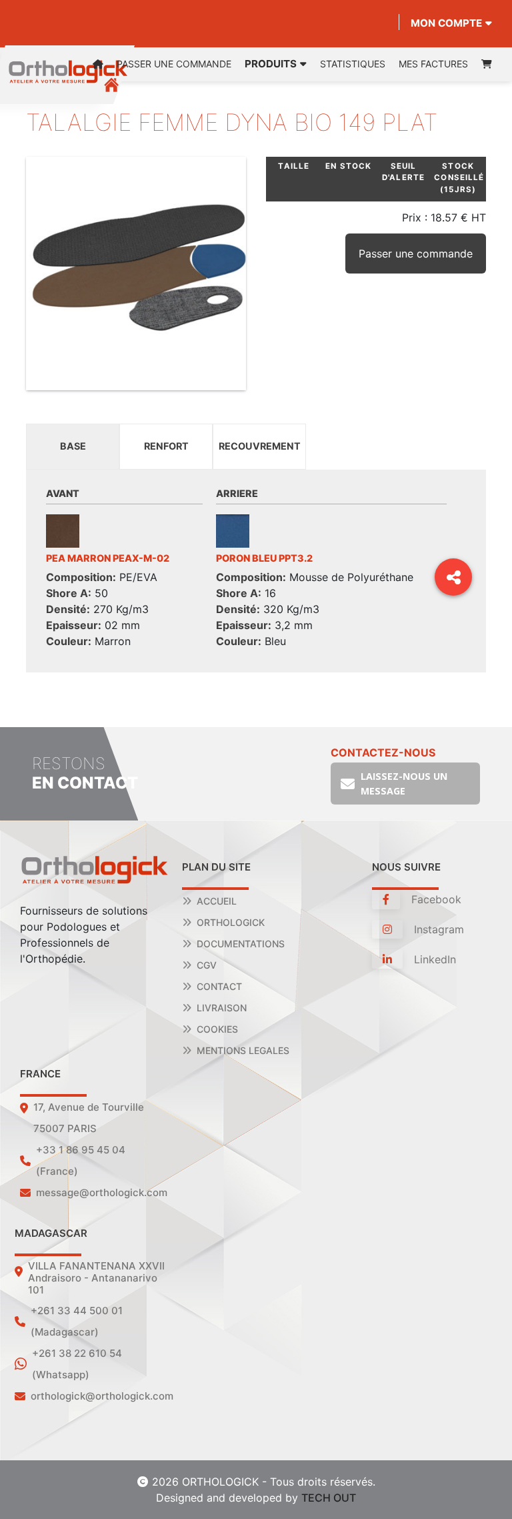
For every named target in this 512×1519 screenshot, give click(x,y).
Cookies (217, 1029)
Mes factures (433, 63)
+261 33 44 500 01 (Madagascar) (77, 1321)
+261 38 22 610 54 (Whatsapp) (77, 1364)
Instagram (437, 929)
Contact (219, 986)
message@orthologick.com (101, 1192)
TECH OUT (328, 1497)
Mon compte (446, 23)
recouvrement (260, 446)
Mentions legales (243, 1050)
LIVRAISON (222, 1007)
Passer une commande (174, 63)
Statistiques (352, 63)
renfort (166, 446)
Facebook (434, 899)
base (73, 446)
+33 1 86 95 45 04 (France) (80, 1160)
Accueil (217, 901)
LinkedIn (433, 959)
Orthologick (231, 922)
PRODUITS (271, 63)
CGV (207, 965)
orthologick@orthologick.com (102, 1396)
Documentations (241, 943)
